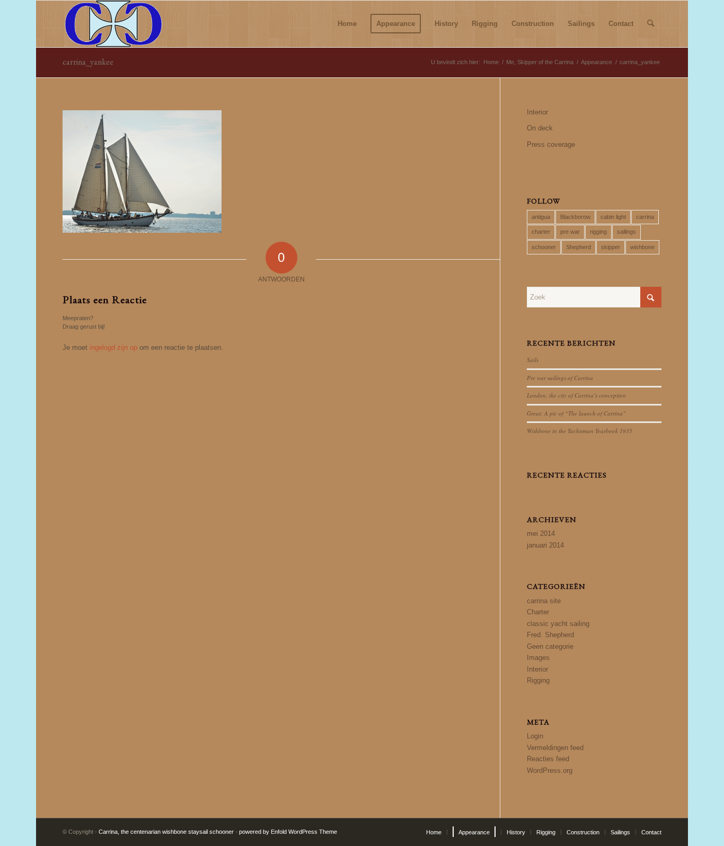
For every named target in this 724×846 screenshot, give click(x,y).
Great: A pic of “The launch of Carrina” (576, 413)
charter (541, 231)
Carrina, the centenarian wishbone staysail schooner (166, 832)
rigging (598, 231)
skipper (610, 247)
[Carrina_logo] (113, 24)
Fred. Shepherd (550, 635)
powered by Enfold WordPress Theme (288, 832)
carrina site (544, 601)
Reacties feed (548, 759)
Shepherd (578, 247)
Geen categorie (550, 646)
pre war (570, 231)
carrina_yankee (88, 61)
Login (535, 736)
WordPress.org (549, 770)
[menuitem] (347, 24)
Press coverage (551, 144)
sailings (626, 231)
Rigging (538, 680)
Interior (537, 112)
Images (538, 658)
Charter (538, 612)
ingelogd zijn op (113, 347)
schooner (544, 247)
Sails (532, 360)
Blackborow (575, 217)
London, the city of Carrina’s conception (576, 395)
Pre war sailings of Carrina (560, 378)
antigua (541, 217)
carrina (645, 217)
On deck (540, 128)
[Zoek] (650, 24)
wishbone (642, 247)
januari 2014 (545, 545)
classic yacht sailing (558, 624)
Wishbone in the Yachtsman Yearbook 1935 (579, 431)
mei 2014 (541, 533)
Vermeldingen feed (555, 748)
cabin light (613, 217)
